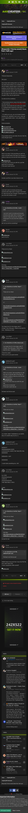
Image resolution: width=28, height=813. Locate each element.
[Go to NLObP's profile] (3, 505)
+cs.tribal (9, 243)
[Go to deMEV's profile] (4, 755)
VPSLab (9, 724)
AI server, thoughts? (11, 670)
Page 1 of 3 (14, 65)
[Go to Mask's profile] (3, 281)
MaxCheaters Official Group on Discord (14, 37)
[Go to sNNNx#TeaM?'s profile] (3, 362)
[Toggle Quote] (4, 208)
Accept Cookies (6, 810)
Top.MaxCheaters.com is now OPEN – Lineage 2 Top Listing (14, 43)
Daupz (9, 672)
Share (7, 594)
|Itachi (7, 229)
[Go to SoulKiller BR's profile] (4, 767)
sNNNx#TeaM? (10, 361)
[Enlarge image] (6, 126)
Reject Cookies (16, 810)
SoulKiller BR (9, 771)
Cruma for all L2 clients (12, 761)
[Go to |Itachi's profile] (3, 230)
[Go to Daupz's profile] (4, 671)
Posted (11, 72)
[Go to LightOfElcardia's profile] (4, 745)
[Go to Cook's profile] (3, 149)
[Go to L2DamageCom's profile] (4, 658)
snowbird (8, 741)
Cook (7, 148)
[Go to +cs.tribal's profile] (3, 244)
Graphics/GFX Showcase (17, 59)
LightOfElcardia (10, 749)
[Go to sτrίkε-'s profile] (3, 202)
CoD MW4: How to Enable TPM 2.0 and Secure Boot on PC (13, 738)
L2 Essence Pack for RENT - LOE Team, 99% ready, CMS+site (13, 746)
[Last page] (25, 65)
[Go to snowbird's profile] (4, 737)
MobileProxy (11, 706)
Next (22, 65)
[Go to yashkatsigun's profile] (4, 687)
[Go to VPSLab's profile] (4, 721)
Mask (7, 280)
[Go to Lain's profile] (3, 71)
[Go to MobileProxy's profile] (4, 704)
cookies (12, 803)
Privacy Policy (19, 794)
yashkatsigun (11, 689)
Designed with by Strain (10, 794)
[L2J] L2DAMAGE (10, 658)
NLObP (8, 505)
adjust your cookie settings (20, 804)
